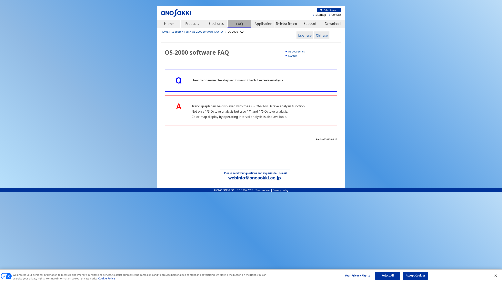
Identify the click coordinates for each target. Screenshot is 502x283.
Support (310, 24)
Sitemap (321, 15)
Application (263, 24)
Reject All (387, 275)
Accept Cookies (415, 275)
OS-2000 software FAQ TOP (208, 31)
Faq (186, 31)
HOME (164, 31)
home (168, 24)
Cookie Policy (106, 278)
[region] (251, 276)
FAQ (239, 24)
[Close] (495, 275)
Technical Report (286, 24)
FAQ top (292, 55)
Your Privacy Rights (357, 275)
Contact (336, 15)
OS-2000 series (296, 51)
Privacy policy (281, 190)
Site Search (330, 10)
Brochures (215, 24)
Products (192, 24)
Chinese (322, 35)
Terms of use (263, 190)
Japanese (305, 35)
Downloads (333, 24)
